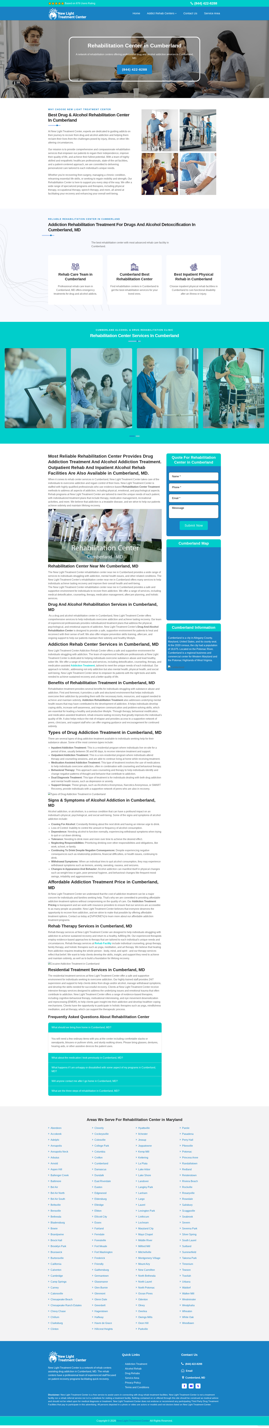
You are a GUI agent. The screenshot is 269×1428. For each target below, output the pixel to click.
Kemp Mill (143, 1151)
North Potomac (146, 1287)
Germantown (101, 1275)
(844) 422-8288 (134, 69)
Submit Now (194, 525)
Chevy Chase (58, 1311)
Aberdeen (56, 1128)
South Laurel (189, 1240)
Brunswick (56, 1252)
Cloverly (99, 1128)
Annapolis (56, 1145)
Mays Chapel (145, 1234)
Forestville (100, 1240)
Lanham (142, 1193)
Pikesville (187, 1145)
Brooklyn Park (58, 1246)
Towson (186, 1270)
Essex (97, 1222)
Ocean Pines (145, 1293)
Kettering (143, 1157)
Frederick (99, 1258)
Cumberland (101, 1163)
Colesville (100, 1140)
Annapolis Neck (59, 1151)
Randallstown (189, 1163)
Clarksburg (57, 1323)
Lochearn (143, 1222)
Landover (143, 1181)
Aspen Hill (56, 1169)
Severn (186, 1222)
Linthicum (143, 1216)
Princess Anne (190, 1157)
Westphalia (188, 1305)
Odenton (143, 1299)
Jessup (142, 1140)
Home (136, 13)
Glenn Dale (100, 1299)
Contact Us (190, 13)
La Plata (142, 1163)
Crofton (98, 1157)
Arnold (54, 1163)
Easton (98, 1187)
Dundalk (99, 1175)
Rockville (187, 1187)
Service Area (212, 13)
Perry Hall (187, 1140)
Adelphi (55, 1140)
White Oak (188, 1317)
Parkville (143, 1329)
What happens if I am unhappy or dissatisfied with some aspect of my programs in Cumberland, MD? (104, 1069)
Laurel (141, 1205)
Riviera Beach (190, 1181)
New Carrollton (146, 1270)
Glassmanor (101, 1281)
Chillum (55, 1317)
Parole (185, 1128)
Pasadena (187, 1134)
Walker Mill (188, 1293)
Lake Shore (144, 1175)
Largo (141, 1199)
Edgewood (100, 1193)
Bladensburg (58, 1222)
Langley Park (145, 1187)
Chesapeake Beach (62, 1299)
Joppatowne (145, 1145)
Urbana (186, 1281)
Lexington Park (146, 1210)
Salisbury (187, 1205)
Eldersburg (100, 1199)
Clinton (55, 1329)
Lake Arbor (144, 1169)
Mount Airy (144, 1264)
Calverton (56, 1270)
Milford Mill (144, 1246)
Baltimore (56, 1181)
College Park (101, 1145)
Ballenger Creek (60, 1175)
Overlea (142, 1311)
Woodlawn (188, 1323)
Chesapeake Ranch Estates (66, 1305)
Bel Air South (58, 1199)
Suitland (186, 1246)
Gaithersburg (101, 1270)
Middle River (145, 1240)
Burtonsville (57, 1258)
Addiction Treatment (136, 1364)
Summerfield (189, 1252)
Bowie (54, 1228)
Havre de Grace (103, 1323)
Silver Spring (189, 1234)
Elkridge (99, 1205)
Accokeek (56, 1134)
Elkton (97, 1210)
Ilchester (143, 1134)
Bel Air (54, 1187)
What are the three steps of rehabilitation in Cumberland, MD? (85, 1091)
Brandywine (57, 1234)
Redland (187, 1169)
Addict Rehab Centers (160, 13)
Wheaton (187, 1311)
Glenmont (99, 1293)
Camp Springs (58, 1281)
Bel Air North (58, 1193)
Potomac (187, 1151)
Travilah (186, 1275)
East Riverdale (102, 1181)
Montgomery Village (149, 1258)
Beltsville (56, 1205)
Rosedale (187, 1199)
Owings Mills (145, 1317)
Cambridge (57, 1275)
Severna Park (189, 1228)
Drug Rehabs (132, 1373)
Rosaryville (188, 1193)
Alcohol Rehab (133, 1368)
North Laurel (145, 1281)
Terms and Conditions (137, 1387)
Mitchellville (144, 1252)
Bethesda (56, 1216)
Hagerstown (101, 1311)
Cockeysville (101, 1134)
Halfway (99, 1317)
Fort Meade (100, 1246)
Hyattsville (144, 1128)
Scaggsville (188, 1210)
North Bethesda (147, 1275)
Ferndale (99, 1234)
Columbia (99, 1151)
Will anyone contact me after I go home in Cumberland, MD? (85, 1081)
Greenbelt (99, 1305)
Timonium (187, 1264)
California (56, 1264)
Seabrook (187, 1216)
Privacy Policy (133, 1382)
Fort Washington (103, 1252)
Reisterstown (189, 1175)
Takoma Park (189, 1258)
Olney (141, 1305)
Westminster (189, 1299)
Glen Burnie (101, 1287)
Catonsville (57, 1293)
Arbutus (55, 1157)
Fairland (99, 1228)
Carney (55, 1287)
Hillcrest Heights (103, 1329)
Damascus (100, 1169)
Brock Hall (56, 1240)
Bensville (56, 1210)
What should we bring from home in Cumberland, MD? (81, 1027)
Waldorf (186, 1287)
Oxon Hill (143, 1323)
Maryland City (145, 1228)
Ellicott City (100, 1216)
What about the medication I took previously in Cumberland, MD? (87, 1057)
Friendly (99, 1264)
